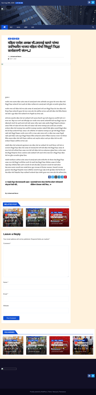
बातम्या (18, 27)
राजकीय (17, 38)
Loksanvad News (15, 56)
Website (6, 306)
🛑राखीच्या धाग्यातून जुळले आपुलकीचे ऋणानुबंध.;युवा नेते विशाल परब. (12, 218)
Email (5, 294)
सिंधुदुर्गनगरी (60, 212)
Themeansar (62, 391)
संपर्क (32, 27)
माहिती (25, 27)
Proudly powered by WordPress (38, 391)
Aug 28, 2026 (10, 348)
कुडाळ (10, 38)
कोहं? (11, 27)
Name (5, 282)
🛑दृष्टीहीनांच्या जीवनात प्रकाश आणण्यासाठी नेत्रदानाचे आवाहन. (58, 218)
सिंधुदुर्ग (83, 340)
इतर (29, 212)
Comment (7, 243)
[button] (93, 27)
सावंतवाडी (15, 212)
